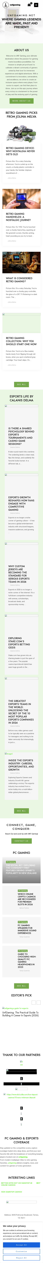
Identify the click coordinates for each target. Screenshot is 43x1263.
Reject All (21, 1258)
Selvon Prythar (24, 908)
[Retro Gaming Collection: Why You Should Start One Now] (21, 323)
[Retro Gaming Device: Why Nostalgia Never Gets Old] (21, 134)
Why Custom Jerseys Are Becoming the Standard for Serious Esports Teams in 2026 (19, 574)
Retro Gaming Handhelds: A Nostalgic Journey (18, 217)
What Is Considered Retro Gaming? (19, 280)
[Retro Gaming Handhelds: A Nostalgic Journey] (21, 199)
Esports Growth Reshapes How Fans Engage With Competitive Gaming (21, 504)
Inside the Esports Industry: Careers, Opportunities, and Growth (21, 765)
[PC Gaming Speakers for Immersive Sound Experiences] (8, 930)
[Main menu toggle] (36, 5)
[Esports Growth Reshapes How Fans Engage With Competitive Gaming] (21, 483)
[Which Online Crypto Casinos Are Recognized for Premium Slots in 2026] (8, 900)
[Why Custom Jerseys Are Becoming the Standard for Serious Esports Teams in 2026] (21, 552)
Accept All (21, 1245)
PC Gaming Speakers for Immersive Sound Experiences (27, 929)
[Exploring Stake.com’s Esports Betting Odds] (21, 624)
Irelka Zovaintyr (13, 877)
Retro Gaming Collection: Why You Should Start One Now (21, 341)
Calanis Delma (15, 447)
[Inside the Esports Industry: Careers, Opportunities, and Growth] (9, 754)
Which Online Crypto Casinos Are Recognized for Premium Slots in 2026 (27, 899)
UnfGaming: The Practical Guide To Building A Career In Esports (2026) (20, 1014)
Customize (21, 1251)
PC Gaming (11, 862)
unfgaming (12, 1163)
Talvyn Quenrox (24, 937)
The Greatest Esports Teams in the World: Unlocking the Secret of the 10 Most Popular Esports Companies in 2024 (21, 712)
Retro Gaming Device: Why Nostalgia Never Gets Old (20, 151)
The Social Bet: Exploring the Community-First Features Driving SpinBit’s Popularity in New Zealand (21, 869)
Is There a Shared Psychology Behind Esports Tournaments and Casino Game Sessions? (21, 436)
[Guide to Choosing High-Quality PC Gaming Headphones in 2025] (8, 961)
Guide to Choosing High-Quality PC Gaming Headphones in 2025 (27, 961)
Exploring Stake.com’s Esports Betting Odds (19, 643)
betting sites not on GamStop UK (16, 1183)
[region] (21, 1242)
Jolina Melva (12, 178)
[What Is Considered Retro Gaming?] (21, 262)
